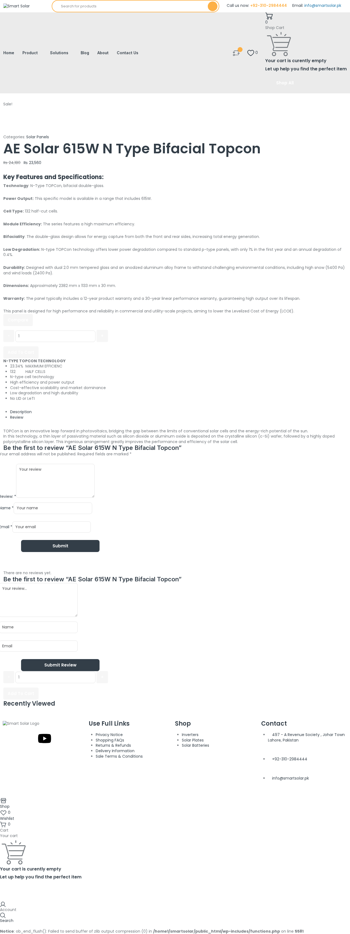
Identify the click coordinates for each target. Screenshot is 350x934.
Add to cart (21, 352)
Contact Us (127, 52)
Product (30, 52)
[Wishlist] (236, 52)
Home (8, 52)
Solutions (59, 52)
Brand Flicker (226, 794)
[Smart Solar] (16, 6)
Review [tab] (16, 417)
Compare (18, 320)
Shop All (285, 83)
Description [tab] (21, 412)
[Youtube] (44, 738)
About (103, 52)
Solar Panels (37, 137)
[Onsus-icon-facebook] (15, 738)
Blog (85, 52)
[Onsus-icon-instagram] (30, 738)
